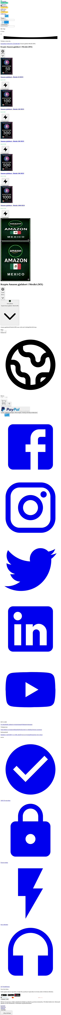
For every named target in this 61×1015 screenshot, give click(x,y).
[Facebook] (30, 476)
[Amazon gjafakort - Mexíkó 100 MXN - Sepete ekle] (1, 121)
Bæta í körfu (4, 405)
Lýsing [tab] (2, 412)
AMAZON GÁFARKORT (13, 43)
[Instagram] (30, 537)
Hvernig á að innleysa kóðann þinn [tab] (29, 412)
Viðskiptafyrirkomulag (27, 724)
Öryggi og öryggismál (25, 734)
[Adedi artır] (6, 331)
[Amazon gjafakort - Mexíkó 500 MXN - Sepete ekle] (1, 185)
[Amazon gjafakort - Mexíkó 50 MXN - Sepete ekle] (1, 89)
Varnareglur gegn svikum (36, 734)
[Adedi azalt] (1, 331)
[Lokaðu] (1, 34)
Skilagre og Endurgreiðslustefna (11, 729)
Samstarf (20, 724)
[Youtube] (30, 719)
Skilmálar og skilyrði (5, 734)
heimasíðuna (3, 43)
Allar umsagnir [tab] (18, 412)
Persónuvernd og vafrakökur (25, 729)
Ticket (2, 729)
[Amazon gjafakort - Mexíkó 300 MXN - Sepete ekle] (1, 153)
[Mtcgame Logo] (5, 416)
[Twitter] (30, 598)
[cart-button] (5, 18)
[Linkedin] (30, 658)
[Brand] (5, 16)
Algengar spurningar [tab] (9, 412)
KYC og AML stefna (15, 734)
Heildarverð (3, 332)
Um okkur (3, 724)
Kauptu (9, 405)
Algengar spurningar (37, 729)
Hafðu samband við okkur (11, 724)
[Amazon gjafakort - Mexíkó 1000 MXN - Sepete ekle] (1, 217)
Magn (2, 329)
